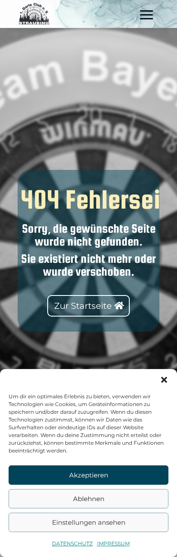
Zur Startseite (83, 306)
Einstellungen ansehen (88, 522)
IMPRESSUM (113, 543)
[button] (164, 379)
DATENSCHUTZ (72, 543)
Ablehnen (88, 499)
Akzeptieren (88, 475)
